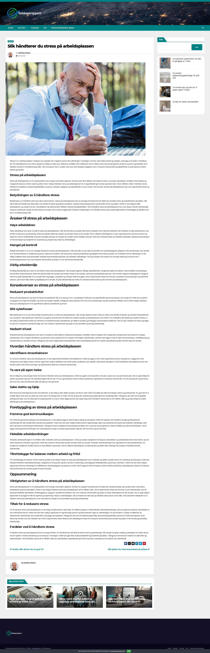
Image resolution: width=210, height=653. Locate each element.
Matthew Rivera (24, 53)
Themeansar (47, 648)
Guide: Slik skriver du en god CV (28, 549)
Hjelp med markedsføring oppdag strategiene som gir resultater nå (77, 601)
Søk (161, 39)
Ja (129, 651)
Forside (35, 28)
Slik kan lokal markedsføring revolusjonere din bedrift (126, 600)
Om (44, 28)
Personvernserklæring (62, 28)
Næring (10, 41)
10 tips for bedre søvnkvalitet (185, 102)
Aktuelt (22, 28)
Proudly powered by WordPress (15, 648)
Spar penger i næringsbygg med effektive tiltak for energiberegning (30, 601)
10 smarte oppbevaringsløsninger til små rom (185, 75)
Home (10, 28)
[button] (203, 28)
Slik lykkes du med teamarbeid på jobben (128, 549)
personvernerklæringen (118, 651)
